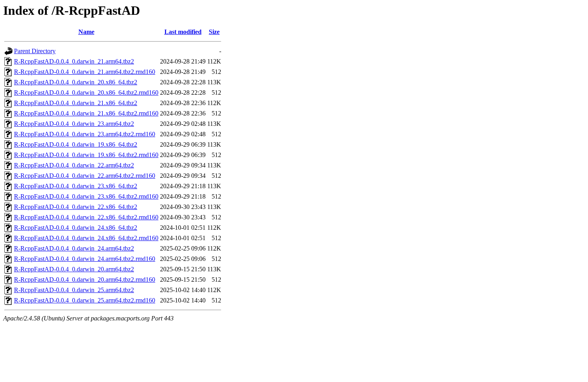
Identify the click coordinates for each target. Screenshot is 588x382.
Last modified (183, 31)
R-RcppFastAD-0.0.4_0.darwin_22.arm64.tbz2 (74, 165)
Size (214, 31)
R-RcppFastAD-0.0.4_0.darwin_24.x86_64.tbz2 (75, 227)
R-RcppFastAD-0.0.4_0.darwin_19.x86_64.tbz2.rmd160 (86, 154)
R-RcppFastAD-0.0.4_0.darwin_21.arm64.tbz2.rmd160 (84, 71)
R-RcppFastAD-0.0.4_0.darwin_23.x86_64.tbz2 (75, 186)
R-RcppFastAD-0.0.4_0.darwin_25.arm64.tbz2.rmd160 (84, 300)
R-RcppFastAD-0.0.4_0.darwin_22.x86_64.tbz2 (75, 206)
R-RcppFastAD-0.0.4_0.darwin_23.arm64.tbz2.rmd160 (84, 134)
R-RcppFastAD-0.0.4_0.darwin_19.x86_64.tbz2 (75, 144)
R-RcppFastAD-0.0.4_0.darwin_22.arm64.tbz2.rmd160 (84, 175)
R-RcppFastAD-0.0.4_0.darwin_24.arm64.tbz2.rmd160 (84, 258)
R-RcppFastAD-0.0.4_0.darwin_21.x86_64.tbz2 (75, 102)
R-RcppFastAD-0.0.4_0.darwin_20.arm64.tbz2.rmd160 (84, 279)
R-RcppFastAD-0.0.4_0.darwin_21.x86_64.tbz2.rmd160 (86, 113)
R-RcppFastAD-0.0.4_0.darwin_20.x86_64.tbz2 (75, 82)
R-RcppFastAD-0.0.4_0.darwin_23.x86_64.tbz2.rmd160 (86, 196)
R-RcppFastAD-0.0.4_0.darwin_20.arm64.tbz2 (74, 269)
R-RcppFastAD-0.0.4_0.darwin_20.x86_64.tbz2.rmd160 (86, 92)
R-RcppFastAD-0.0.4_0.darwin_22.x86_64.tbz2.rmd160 (86, 217)
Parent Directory (35, 51)
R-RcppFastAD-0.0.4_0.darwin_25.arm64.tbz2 (74, 289)
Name (86, 31)
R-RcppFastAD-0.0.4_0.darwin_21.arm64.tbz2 (74, 61)
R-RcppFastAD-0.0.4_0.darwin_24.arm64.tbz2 (74, 248)
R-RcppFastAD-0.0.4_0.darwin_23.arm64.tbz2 (74, 123)
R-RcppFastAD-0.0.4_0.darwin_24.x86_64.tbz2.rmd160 (86, 238)
